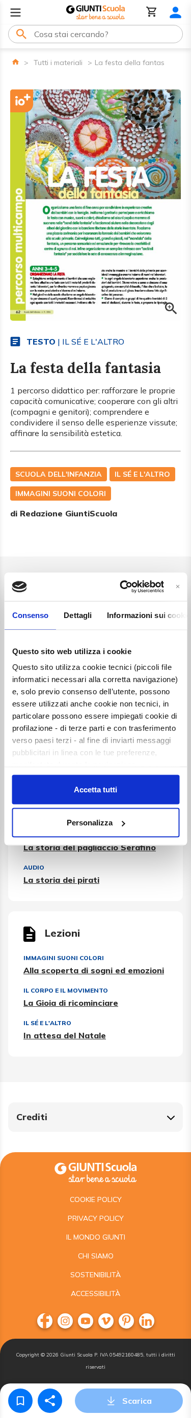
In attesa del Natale (64, 1035)
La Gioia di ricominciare (70, 1003)
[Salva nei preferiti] (20, 1401)
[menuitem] (44, 1321)
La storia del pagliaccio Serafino (89, 847)
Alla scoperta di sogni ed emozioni (93, 970)
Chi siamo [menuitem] (96, 1255)
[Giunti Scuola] (95, 12)
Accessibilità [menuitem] (95, 1293)
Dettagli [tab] (78, 614)
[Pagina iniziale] (15, 62)
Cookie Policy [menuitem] (96, 1199)
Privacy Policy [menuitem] (96, 1218)
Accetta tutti (95, 789)
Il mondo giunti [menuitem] (95, 1237)
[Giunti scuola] (95, 1171)
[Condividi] (50, 1401)
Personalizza (90, 822)
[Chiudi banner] (177, 587)
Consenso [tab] (30, 614)
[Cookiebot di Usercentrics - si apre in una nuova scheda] (123, 587)
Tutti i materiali (58, 62)
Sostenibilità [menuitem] (95, 1274)
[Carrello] (152, 12)
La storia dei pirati (61, 880)
